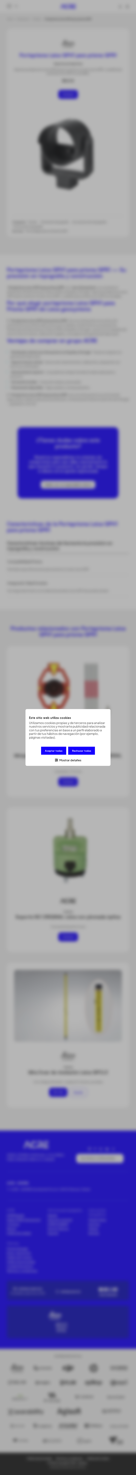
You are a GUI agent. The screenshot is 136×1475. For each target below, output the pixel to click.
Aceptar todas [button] (53, 750)
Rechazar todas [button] (81, 750)
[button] (68, 760)
